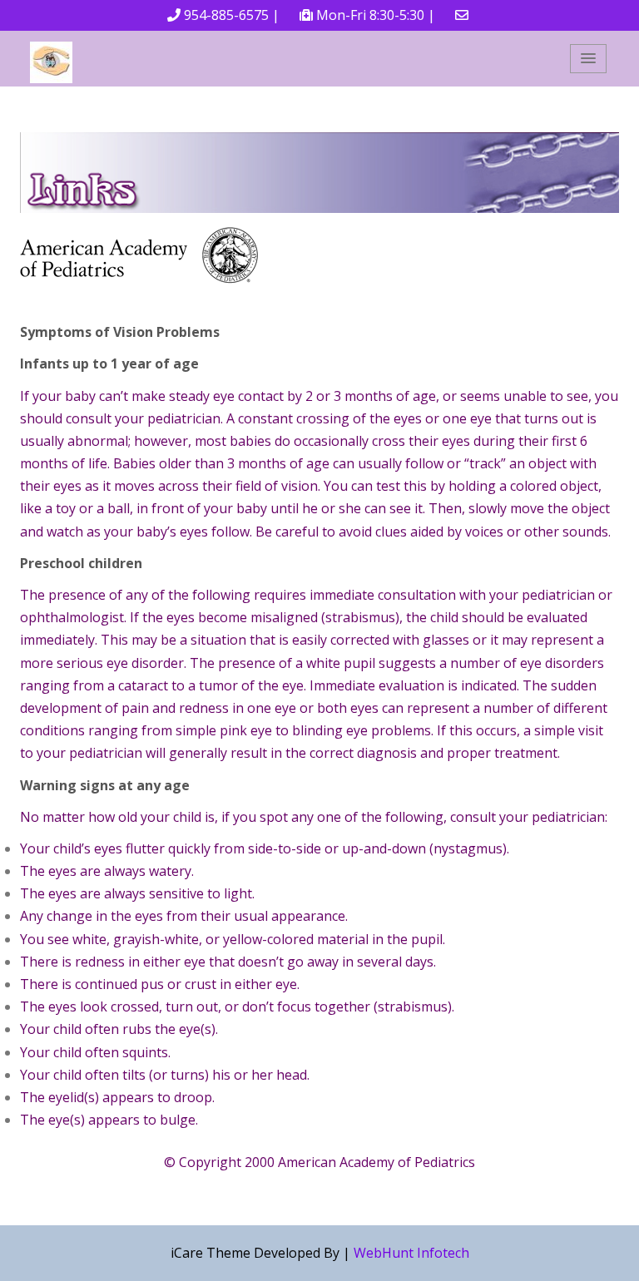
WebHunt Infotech (411, 1253)
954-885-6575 (226, 15)
